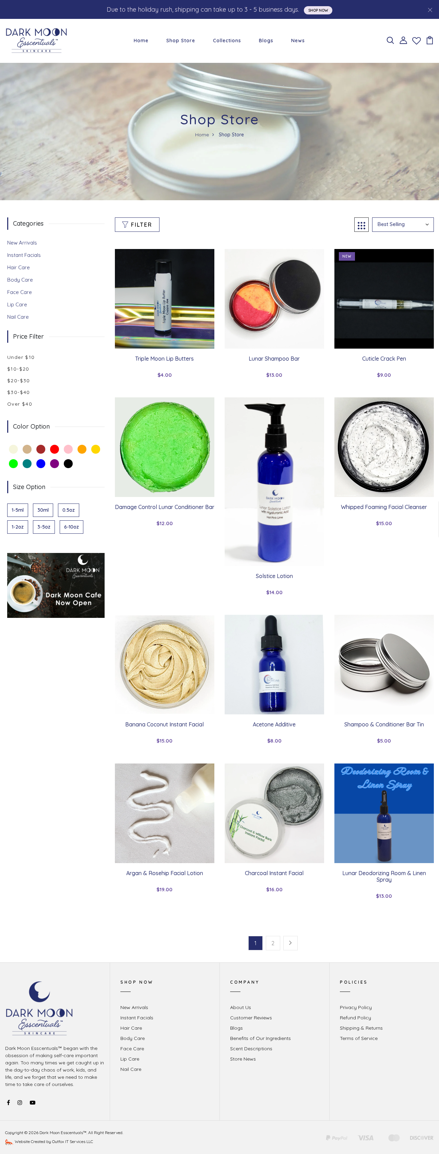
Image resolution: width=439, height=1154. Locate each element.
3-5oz (43, 527)
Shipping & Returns (361, 1028)
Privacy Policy (356, 1007)
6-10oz (71, 527)
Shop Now (318, 10)
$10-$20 (18, 369)
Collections (227, 40)
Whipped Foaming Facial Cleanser (384, 507)
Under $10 (21, 357)
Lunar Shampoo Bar (274, 358)
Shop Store (180, 40)
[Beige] (13, 449)
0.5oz (68, 510)
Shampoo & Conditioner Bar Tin (384, 724)
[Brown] (40, 449)
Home (141, 40)
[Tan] (27, 449)
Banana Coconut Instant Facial (164, 724)
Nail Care (18, 317)
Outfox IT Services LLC (72, 1141)
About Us (240, 1007)
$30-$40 (18, 392)
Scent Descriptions (251, 1048)
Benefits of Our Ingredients (260, 1038)
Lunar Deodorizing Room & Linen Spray (384, 876)
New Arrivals (22, 242)
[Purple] (54, 463)
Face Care (19, 292)
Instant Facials (24, 255)
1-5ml (18, 510)
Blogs (266, 40)
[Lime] (13, 463)
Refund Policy (355, 1018)
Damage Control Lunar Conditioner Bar (164, 507)
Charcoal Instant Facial (274, 873)
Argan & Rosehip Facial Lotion (164, 873)
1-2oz (18, 527)
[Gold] (95, 449)
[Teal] (27, 463)
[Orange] (82, 449)
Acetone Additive (274, 724)
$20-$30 (18, 380)
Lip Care (17, 304)
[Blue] (40, 463)
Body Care (20, 279)
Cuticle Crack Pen (384, 358)
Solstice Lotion (274, 576)
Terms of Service (359, 1038)
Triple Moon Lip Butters (164, 358)
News (298, 40)
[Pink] (68, 449)
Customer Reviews (251, 1018)
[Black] (68, 463)
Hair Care (18, 267)
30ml (43, 510)
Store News (243, 1059)
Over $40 (19, 404)
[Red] (54, 449)
